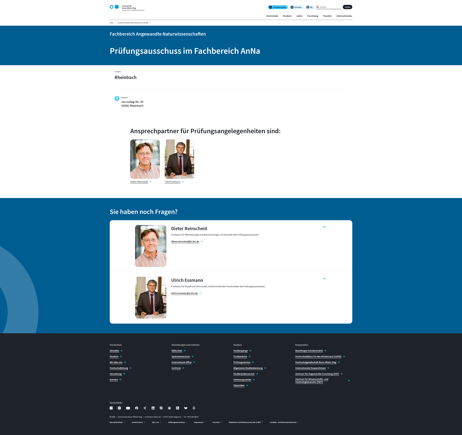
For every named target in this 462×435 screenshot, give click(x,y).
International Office (182, 362)
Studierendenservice (243, 373)
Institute (176, 368)
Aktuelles (114, 350)
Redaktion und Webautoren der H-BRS (245, 422)
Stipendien (238, 385)
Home (112, 23)
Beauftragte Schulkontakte (309, 350)
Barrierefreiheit (116, 422)
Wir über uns (116, 362)
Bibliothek (177, 350)
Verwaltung (116, 373)
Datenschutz (137, 422)
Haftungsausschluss (176, 422)
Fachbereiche (240, 356)
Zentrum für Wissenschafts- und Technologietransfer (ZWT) (311, 380)
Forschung (312, 15)
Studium (287, 15)
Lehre (299, 15)
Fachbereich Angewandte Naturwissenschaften (133, 23)
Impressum (198, 422)
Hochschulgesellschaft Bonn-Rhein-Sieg (315, 362)
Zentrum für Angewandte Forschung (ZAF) (317, 373)
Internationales (344, 15)
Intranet (298, 7)
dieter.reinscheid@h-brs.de (185, 241)
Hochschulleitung (119, 368)
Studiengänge (240, 350)
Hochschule (272, 15)
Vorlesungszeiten (242, 379)
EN (311, 7)
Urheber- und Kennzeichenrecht (283, 422)
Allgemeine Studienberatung (248, 368)
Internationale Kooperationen (310, 368)
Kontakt (216, 422)
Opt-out (155, 422)
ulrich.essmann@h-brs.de (184, 293)
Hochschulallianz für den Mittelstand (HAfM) (318, 356)
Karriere (114, 379)
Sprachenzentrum (181, 356)
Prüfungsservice (241, 362)
